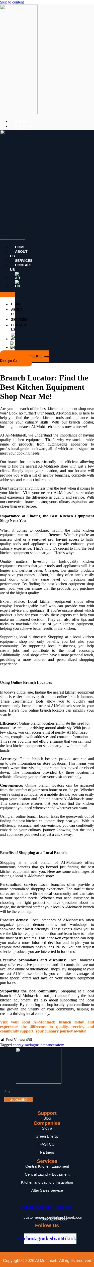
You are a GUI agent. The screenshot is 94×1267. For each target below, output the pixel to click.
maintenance (45, 1045)
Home (20, 122)
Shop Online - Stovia (47, 1207)
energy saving (24, 1045)
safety (59, 1045)
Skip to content (12, 2)
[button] (7, 294)
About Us (24, 126)
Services (23, 261)
